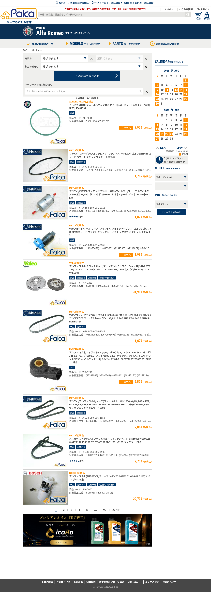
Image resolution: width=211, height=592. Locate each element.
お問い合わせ (135, 582)
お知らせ (169, 9)
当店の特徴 (47, 582)
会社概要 (78, 582)
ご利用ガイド (203, 9)
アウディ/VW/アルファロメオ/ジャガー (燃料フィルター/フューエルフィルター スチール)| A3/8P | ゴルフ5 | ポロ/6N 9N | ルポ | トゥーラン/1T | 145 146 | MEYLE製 (110, 194)
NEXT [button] (180, 148)
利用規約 (91, 582)
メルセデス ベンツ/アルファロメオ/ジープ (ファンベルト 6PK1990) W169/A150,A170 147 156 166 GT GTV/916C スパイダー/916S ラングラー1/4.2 (109, 440)
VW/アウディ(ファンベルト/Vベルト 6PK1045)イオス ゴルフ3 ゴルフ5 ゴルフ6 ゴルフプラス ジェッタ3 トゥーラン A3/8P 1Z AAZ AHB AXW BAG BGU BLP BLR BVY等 (110, 318)
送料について (169, 582)
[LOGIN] (207, 13)
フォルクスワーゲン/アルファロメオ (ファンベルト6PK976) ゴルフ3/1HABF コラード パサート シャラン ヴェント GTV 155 (110, 155)
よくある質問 (186, 9)
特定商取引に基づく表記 (111, 582)
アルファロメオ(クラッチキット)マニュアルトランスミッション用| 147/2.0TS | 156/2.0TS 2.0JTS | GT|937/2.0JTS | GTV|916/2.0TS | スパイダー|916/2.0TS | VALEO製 (110, 269)
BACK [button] (163, 148)
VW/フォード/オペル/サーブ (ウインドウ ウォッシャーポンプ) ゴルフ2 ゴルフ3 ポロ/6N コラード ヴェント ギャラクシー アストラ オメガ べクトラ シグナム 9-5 (110, 232)
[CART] (199, 13)
